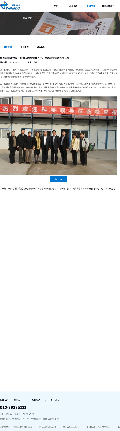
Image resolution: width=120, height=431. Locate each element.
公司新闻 (8, 47)
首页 (56, 6)
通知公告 (41, 47)
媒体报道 (24, 47)
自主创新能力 (108, 6)
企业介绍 (73, 6)
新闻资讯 (91, 6)
